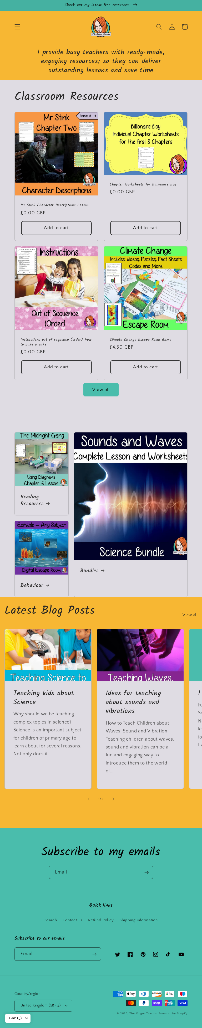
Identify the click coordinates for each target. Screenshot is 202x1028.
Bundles (89, 571)
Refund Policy (101, 920)
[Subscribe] (146, 872)
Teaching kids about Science (43, 698)
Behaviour (32, 585)
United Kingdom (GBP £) (41, 1005)
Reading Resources (32, 500)
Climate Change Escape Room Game (140, 340)
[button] (17, 26)
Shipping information (138, 920)
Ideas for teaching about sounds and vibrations (133, 702)
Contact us (73, 920)
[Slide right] (113, 799)
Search (50, 920)
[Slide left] (89, 799)
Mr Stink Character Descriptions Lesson (55, 205)
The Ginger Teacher (143, 1013)
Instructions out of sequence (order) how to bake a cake (56, 342)
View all (101, 389)
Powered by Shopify (173, 1013)
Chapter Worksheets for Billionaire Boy (143, 184)
